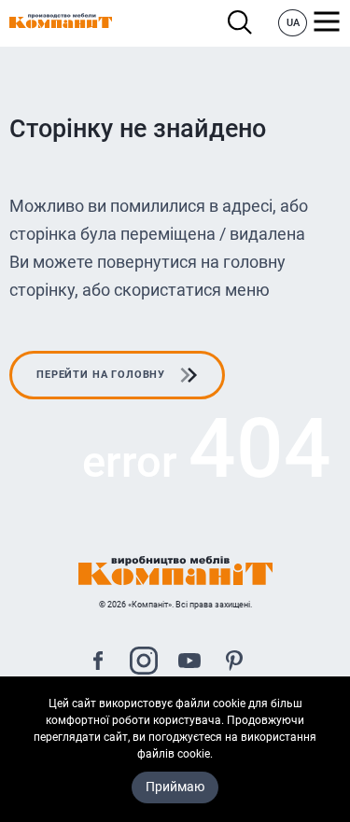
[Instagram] (144, 663)
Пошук (245, 22)
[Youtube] (189, 663)
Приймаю (175, 786)
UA (293, 23)
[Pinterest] (234, 663)
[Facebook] (98, 663)
